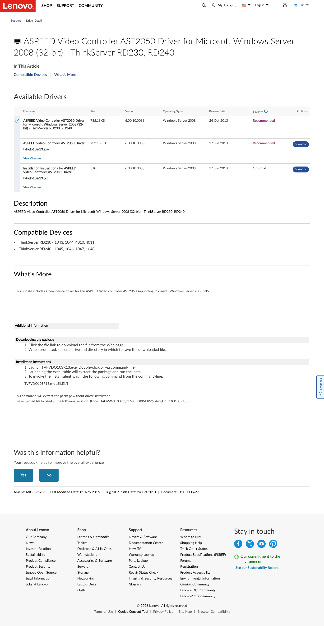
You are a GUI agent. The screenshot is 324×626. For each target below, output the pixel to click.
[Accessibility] (274, 5)
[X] (250, 545)
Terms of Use (103, 611)
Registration (189, 566)
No (48, 475)
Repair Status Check (143, 572)
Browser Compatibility (214, 611)
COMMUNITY (91, 6)
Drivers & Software (143, 537)
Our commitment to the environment (260, 559)
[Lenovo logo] (18, 6)
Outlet (82, 590)
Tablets (82, 543)
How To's (135, 549)
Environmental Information (200, 578)
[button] (204, 5)
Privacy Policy (163, 611)
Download (300, 144)
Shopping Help (191, 543)
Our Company (36, 537)
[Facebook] (238, 545)
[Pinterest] (273, 545)
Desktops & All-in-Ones (94, 549)
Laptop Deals (87, 584)
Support (16, 20)
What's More (65, 75)
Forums (185, 560)
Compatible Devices (30, 75)
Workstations (87, 554)
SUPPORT (65, 6)
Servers (82, 566)
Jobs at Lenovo (37, 584)
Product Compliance (41, 560)
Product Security (38, 566)
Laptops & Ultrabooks (93, 537)
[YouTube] (261, 545)
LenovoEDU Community (198, 590)
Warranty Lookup (141, 554)
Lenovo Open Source (41, 572)
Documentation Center (146, 543)
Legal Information (38, 578)
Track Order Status (194, 549)
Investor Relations (39, 549)
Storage (82, 572)
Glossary (135, 584)
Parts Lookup (138, 560)
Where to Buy (190, 537)
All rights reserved (174, 605)
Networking (85, 578)
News (30, 543)
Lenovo (154, 605)
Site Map (185, 611)
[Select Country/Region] (246, 5)
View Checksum (33, 158)
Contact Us (137, 566)
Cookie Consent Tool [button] (133, 611)
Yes (23, 475)
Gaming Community (194, 584)
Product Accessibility (195, 572)
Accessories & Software (94, 560)
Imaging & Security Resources (150, 578)
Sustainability (35, 554)
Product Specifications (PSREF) (203, 554)
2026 (144, 605)
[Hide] (17, 121)
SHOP (47, 6)
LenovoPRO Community (197, 596)
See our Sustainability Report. (257, 568)
